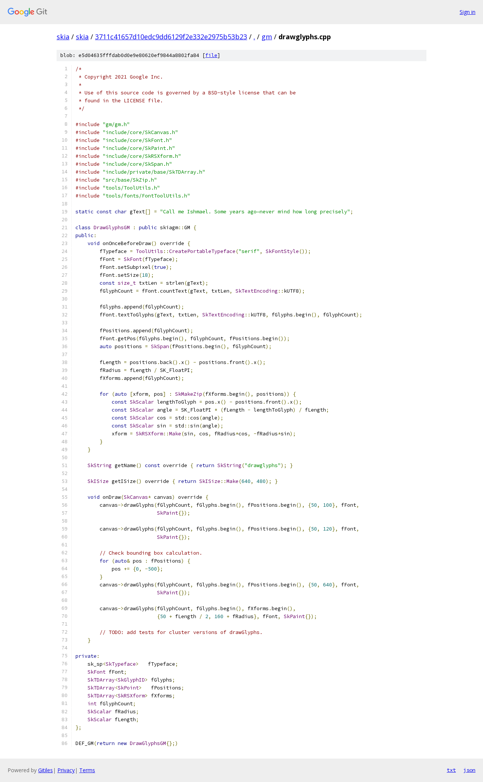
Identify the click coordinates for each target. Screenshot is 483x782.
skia (63, 36)
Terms (87, 770)
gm (266, 36)
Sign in (467, 11)
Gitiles (45, 770)
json (469, 770)
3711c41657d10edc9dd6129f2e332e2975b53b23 (171, 36)
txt (451, 770)
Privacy (66, 770)
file (211, 55)
